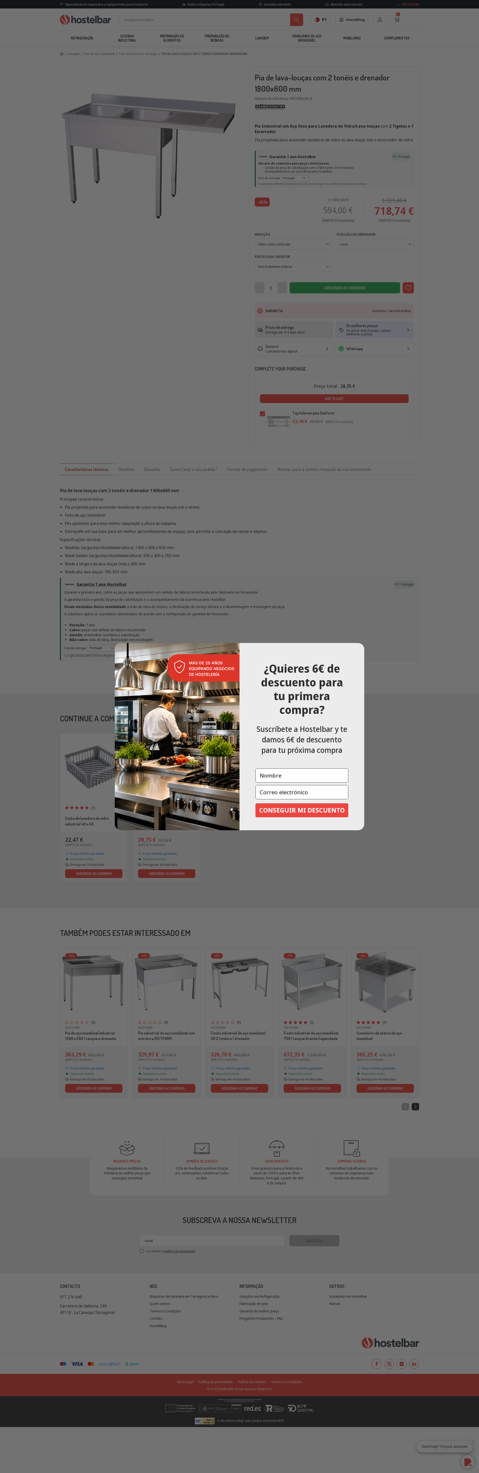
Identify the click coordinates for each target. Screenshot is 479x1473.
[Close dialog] (358, 648)
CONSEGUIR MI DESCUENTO (302, 810)
